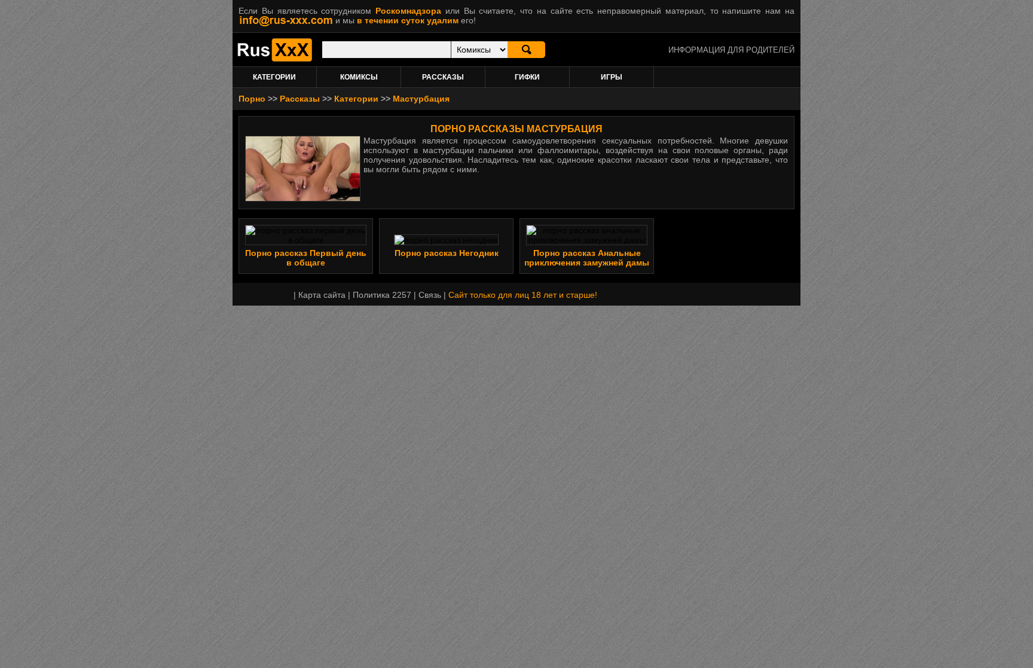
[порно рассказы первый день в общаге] (305, 240)
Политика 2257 (382, 295)
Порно (252, 98)
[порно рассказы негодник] (446, 240)
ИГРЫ (611, 77)
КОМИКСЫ (359, 77)
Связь (429, 295)
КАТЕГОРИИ (274, 77)
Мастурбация (421, 98)
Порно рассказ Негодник (447, 253)
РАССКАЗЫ (443, 77)
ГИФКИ (527, 77)
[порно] (274, 58)
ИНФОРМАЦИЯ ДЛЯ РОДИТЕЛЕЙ (731, 49)
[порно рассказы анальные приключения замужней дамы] (586, 240)
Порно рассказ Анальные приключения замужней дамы (586, 257)
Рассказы (300, 98)
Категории (356, 98)
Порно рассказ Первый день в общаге (305, 257)
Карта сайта (322, 295)
